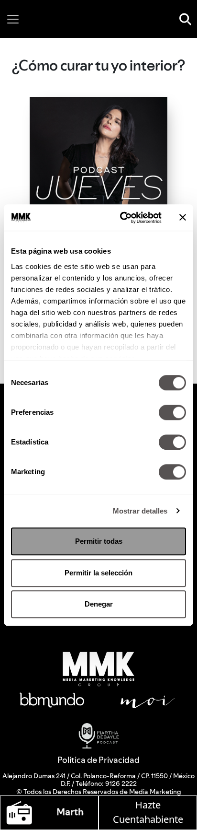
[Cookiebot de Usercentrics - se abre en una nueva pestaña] (122, 217)
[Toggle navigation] (13, 19)
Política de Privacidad (98, 760)
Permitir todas (98, 541)
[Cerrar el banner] (182, 217)
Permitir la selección (98, 573)
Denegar (99, 604)
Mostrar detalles (140, 511)
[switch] (172, 412)
